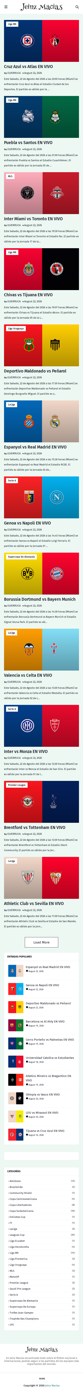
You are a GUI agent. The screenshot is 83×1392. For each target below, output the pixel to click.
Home (42, 1378)
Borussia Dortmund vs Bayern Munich (40, 599)
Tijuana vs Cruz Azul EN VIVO (45, 1131)
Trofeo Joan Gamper (42, 1312)
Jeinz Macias (52, 1385)
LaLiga (11, 404)
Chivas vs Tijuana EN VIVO (28, 294)
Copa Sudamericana (42, 1210)
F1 (42, 1222)
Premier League (17, 785)
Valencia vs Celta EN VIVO (28, 675)
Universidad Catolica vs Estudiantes (50, 1058)
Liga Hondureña (42, 1246)
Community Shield (42, 1192)
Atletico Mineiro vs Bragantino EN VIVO (48, 1078)
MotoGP (42, 1276)
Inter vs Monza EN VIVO (26, 751)
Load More (41, 942)
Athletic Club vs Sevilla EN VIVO (34, 903)
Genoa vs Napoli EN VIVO (27, 523)
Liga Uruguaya (16, 328)
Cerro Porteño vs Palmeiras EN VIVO (50, 1039)
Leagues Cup (42, 1234)
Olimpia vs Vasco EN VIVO (43, 1094)
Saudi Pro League (42, 1288)
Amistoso (42, 1181)
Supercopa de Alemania (21, 556)
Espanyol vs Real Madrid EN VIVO (35, 447)
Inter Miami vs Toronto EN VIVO (33, 218)
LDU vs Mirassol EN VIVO (42, 1112)
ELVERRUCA (14, 72)
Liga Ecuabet (42, 1240)
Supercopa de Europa (42, 1306)
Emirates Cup (42, 1216)
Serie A (12, 480)
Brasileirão (42, 1187)
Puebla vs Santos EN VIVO (28, 142)
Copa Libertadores (42, 1204)
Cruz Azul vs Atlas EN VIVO (28, 66)
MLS (10, 176)
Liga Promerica (42, 1258)
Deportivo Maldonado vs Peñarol (35, 371)
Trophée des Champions (42, 1318)
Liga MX (12, 24)
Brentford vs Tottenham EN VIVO (34, 827)
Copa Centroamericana (42, 1198)
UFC (42, 1324)
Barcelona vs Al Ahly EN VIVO (45, 1021)
